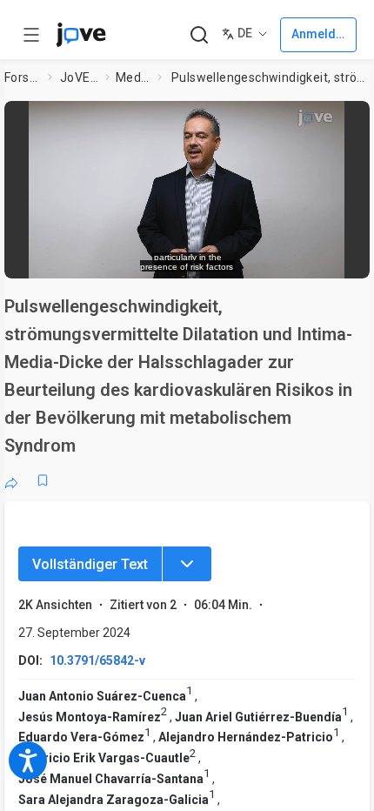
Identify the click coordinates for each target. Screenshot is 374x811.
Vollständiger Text (90, 564)
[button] (351, 120)
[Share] (11, 480)
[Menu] (187, 563)
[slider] (115, 257)
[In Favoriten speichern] (43, 480)
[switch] (216, 257)
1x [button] (304, 256)
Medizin (133, 77)
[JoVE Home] (81, 35)
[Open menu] (31, 35)
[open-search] (198, 35)
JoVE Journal (79, 77)
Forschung (22, 77)
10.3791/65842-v (97, 660)
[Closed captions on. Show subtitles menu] (339, 256)
